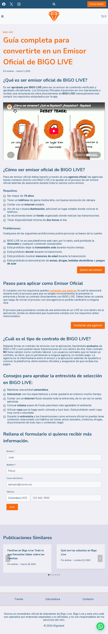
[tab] (48, 574)
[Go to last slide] (8, 558)
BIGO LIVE (8, 32)
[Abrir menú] (2, 16)
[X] (11, 4)
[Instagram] (19, 4)
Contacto (88, 599)
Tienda (18, 599)
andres (10, 71)
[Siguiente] (100, 558)
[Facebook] (3, 4)
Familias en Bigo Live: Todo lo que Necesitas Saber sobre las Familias (25, 554)
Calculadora (52, 599)
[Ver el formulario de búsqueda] (54, 4)
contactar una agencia (63, 290)
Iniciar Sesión (97, 4)
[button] (100, 626)
